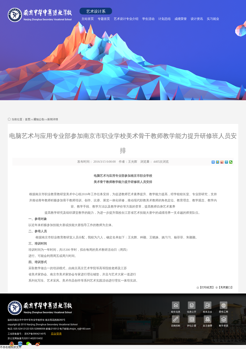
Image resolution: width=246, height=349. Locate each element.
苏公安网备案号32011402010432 (25, 338)
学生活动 (148, 18)
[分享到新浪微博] (222, 162)
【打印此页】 (207, 287)
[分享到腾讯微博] (226, 162)
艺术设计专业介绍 (126, 18)
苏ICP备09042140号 (35, 333)
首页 (27, 119)
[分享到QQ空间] (217, 162)
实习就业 (213, 18)
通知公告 (38, 119)
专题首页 (104, 18)
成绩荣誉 (181, 18)
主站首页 (87, 18)
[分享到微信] (231, 162)
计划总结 (164, 18)
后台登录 (56, 333)
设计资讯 (197, 18)
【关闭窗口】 (226, 287)
